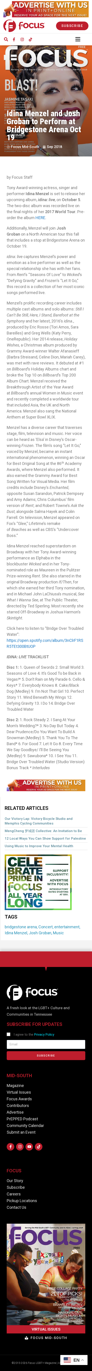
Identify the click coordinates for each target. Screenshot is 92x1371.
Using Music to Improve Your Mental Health (39, 846)
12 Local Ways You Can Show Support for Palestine (45, 839)
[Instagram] (22, 39)
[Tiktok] (30, 39)
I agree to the (34, 1035)
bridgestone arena (21, 927)
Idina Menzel (16, 933)
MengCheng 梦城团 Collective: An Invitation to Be (43, 831)
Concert (45, 927)
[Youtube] (29, 1147)
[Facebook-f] (14, 39)
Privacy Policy (44, 1035)
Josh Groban (40, 933)
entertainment (66, 927)
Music (58, 933)
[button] (6, 39)
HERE (40, 217)
